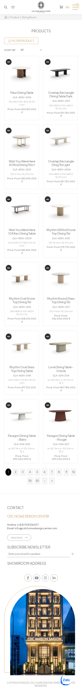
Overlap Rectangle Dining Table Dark (61, 94)
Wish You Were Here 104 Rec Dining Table (22, 231)
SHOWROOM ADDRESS (26, 563)
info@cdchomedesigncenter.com (35, 528)
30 (30, 480)
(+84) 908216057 (28, 524)
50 (37, 480)
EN (67, 7)
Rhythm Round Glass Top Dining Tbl (61, 300)
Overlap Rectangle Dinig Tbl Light (61, 163)
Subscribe (72, 554)
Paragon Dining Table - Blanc (22, 437)
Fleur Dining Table (21, 92)
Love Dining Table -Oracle (60, 368)
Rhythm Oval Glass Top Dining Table (22, 368)
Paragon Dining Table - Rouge (61, 437)
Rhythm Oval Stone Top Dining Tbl (22, 300)
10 (73, 472)
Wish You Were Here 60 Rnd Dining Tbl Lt (22, 163)
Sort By (10, 50)
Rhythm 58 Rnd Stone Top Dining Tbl (61, 231)
